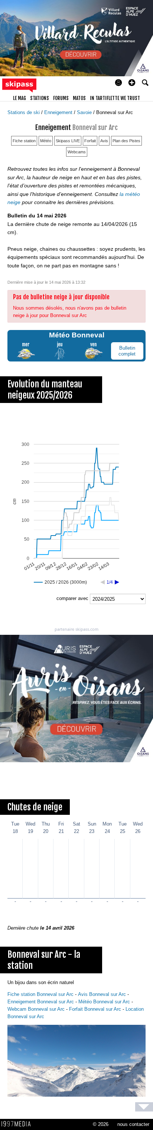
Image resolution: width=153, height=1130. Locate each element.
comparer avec (72, 598)
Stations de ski (24, 112)
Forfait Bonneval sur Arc (95, 1009)
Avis (104, 141)
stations (39, 98)
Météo (45, 141)
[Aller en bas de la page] (144, 1106)
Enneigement (59, 112)
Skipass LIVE (68, 141)
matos (79, 98)
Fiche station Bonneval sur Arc (40, 994)
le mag (19, 98)
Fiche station (24, 141)
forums (61, 98)
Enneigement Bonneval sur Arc (40, 1001)
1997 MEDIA (18, 1124)
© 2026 (100, 1124)
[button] (132, 83)
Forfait (90, 141)
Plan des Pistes (126, 141)
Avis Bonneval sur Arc (102, 994)
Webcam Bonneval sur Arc (36, 1009)
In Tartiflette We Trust (115, 98)
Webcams (77, 152)
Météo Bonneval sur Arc (104, 1001)
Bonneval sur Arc (114, 112)
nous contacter (133, 1124)
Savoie (85, 112)
